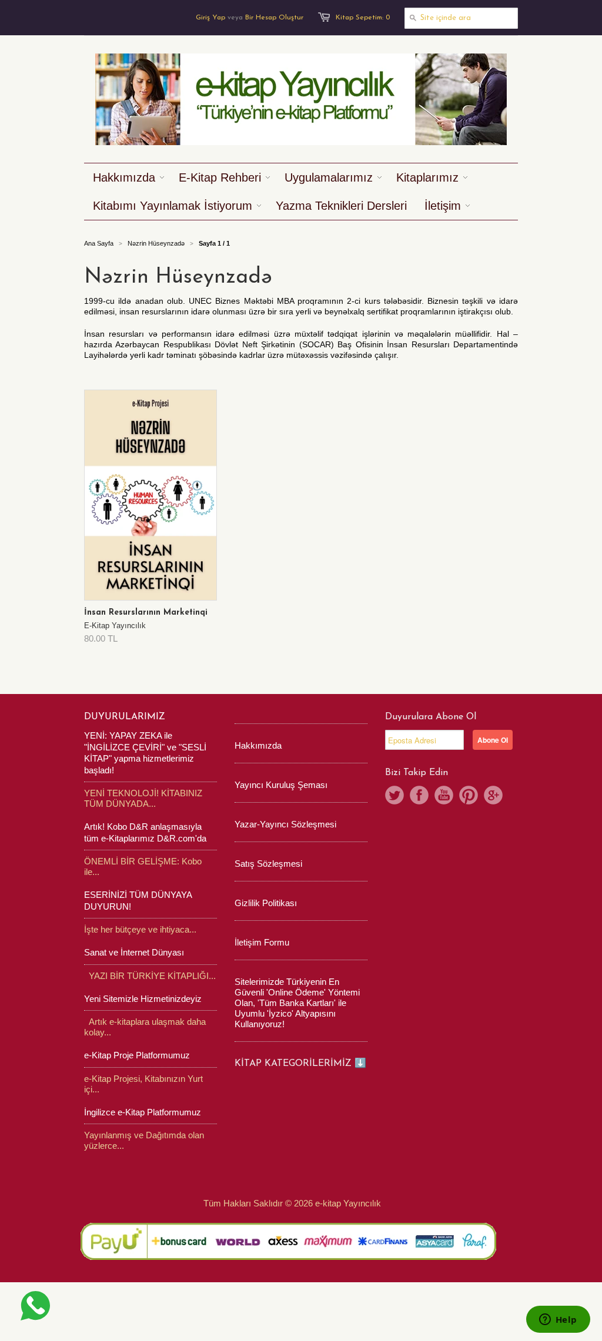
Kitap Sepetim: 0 (363, 17)
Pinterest (468, 795)
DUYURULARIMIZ (124, 717)
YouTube (443, 795)
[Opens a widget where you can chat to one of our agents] (558, 1320)
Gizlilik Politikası (266, 903)
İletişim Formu (262, 942)
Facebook (419, 795)
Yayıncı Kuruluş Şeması (281, 785)
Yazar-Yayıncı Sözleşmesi (285, 824)
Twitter (394, 795)
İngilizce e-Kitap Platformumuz (142, 1112)
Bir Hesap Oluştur (274, 17)
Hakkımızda (258, 745)
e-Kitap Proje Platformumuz (137, 1055)
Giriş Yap (210, 17)
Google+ (493, 795)
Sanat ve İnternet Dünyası (134, 952)
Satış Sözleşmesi (268, 864)
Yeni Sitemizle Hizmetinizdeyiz (143, 999)
